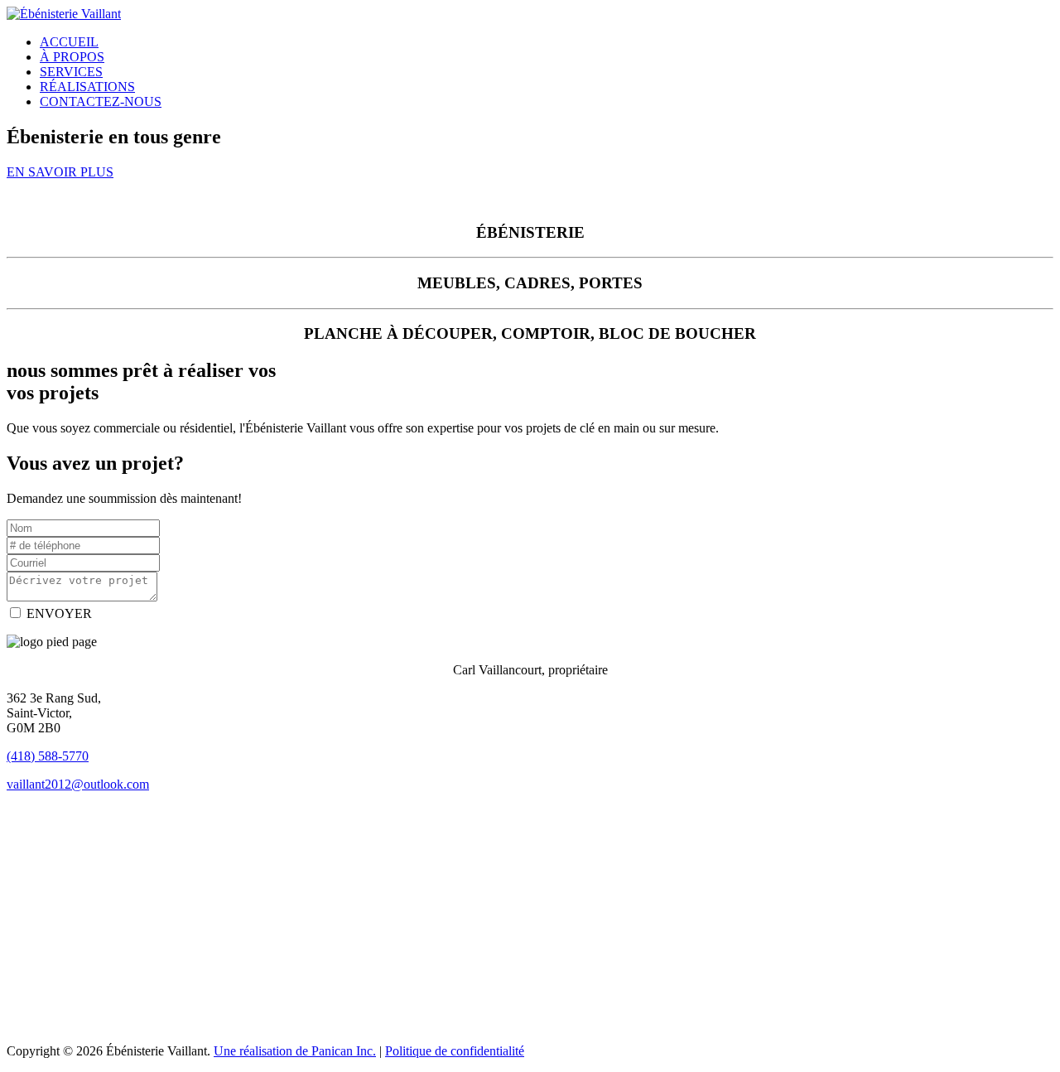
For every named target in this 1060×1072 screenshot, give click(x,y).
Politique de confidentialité (454, 1051)
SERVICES (71, 72)
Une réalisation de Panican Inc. (295, 1051)
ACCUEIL (69, 42)
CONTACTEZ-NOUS (100, 101)
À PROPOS (72, 57)
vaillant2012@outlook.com (78, 784)
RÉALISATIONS (87, 87)
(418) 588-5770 (48, 756)
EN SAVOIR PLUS (60, 172)
